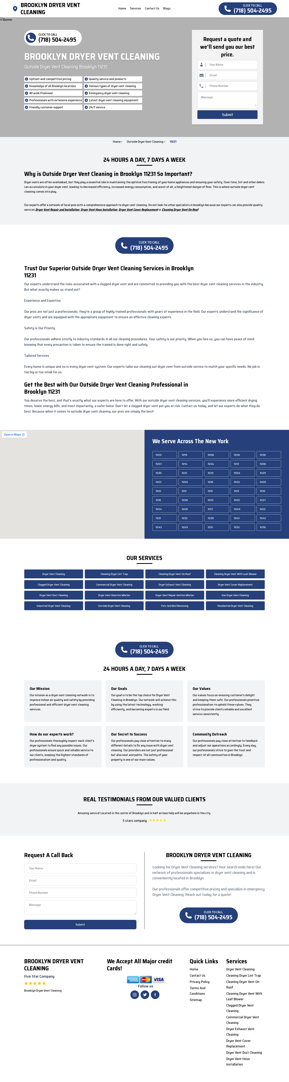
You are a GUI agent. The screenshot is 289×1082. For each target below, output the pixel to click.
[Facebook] (155, 994)
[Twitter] (145, 994)
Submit (227, 114)
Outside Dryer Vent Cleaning (145, 141)
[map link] (16, 9)
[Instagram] (134, 994)
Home (117, 141)
